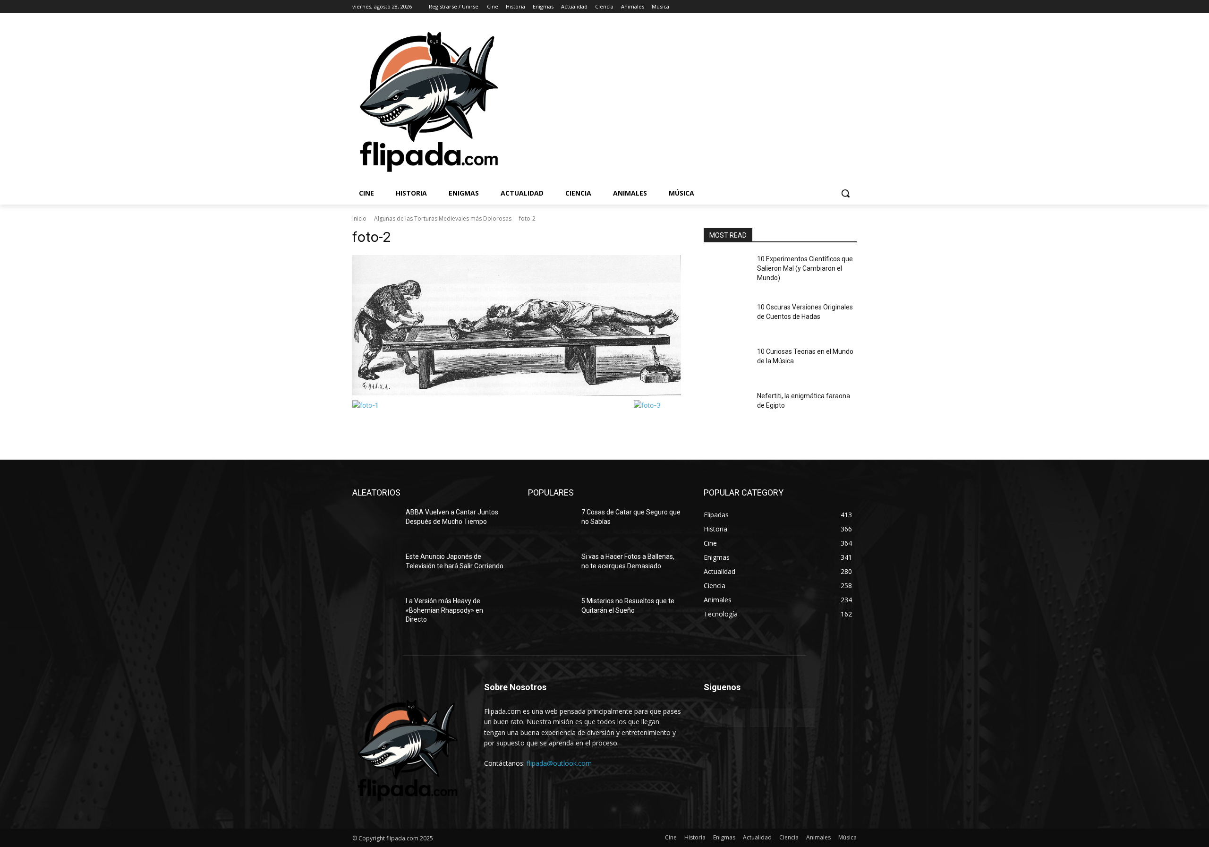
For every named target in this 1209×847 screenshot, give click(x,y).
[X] (825, 6)
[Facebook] (798, 6)
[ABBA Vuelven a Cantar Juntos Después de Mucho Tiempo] (375, 524)
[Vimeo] (838, 6)
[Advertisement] (732, 101)
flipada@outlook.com (559, 763)
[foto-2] (516, 325)
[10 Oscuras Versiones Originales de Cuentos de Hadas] (726, 319)
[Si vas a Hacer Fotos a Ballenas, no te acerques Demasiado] (551, 568)
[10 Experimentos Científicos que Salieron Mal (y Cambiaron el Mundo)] (726, 271)
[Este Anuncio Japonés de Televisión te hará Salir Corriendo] (375, 568)
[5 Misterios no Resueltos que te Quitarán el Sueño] (551, 613)
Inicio (359, 218)
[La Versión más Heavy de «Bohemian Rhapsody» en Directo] (375, 613)
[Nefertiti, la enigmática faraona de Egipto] (726, 408)
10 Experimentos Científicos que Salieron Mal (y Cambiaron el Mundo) (805, 268)
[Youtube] (851, 6)
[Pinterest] (759, 718)
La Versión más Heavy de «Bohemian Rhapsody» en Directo (444, 610)
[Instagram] (812, 6)
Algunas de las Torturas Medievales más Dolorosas (442, 218)
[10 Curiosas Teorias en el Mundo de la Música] (726, 363)
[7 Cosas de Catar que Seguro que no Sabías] (551, 524)
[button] (845, 193)
